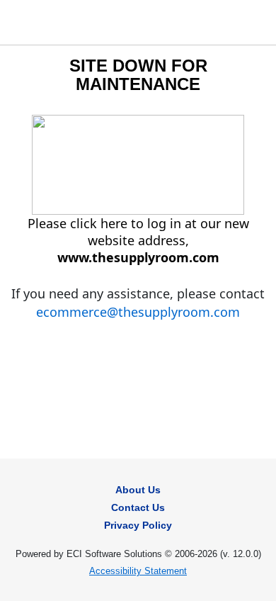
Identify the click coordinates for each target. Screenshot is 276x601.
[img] (26, 22)
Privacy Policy (138, 525)
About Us (138, 489)
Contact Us (138, 507)
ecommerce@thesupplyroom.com (138, 311)
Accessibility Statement (138, 571)
